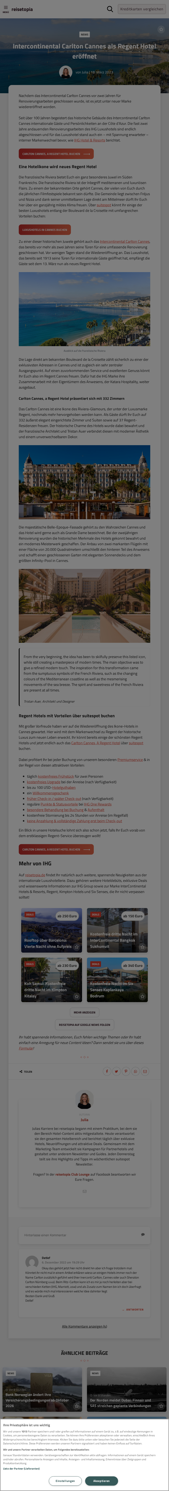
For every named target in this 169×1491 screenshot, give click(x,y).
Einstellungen (65, 1481)
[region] (84, 1455)
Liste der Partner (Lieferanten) (21, 1468)
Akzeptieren (101, 1481)
